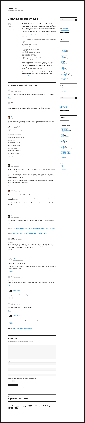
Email (9, 367)
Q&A (61, 62)
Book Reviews (63, 55)
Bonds (62, 131)
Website (10, 372)
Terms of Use (70, 8)
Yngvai (12, 116)
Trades (62, 72)
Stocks (62, 67)
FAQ (59, 8)
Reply (9, 97)
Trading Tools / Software (65, 75)
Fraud (62, 56)
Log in (62, 87)
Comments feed (64, 90)
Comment (10, 344)
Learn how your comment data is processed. (36, 387)
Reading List (53, 8)
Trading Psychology (64, 73)
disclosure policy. (25, 75)
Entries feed (63, 88)
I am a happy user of (26, 34)
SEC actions (63, 63)
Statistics (62, 64)
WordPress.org (63, 91)
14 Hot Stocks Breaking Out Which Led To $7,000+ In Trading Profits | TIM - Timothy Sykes (34, 228)
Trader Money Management (66, 70)
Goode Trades (13, 9)
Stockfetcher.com (35, 34)
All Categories (10, 29)
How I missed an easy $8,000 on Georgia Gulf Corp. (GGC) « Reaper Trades (29, 233)
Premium (62, 61)
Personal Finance (64, 58)
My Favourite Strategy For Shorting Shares (22, 328)
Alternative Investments (65, 52)
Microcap (62, 57)
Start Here (46, 8)
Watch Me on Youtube (65, 29)
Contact (63, 8)
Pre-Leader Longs (64, 60)
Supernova (15, 29)
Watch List (63, 79)
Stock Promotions (64, 66)
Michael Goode (10, 26)
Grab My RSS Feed (64, 28)
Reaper (12, 164)
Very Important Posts (65, 77)
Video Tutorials (63, 78)
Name (9, 361)
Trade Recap (63, 69)
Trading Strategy (64, 74)
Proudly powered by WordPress (19, 417)
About (75, 8)
